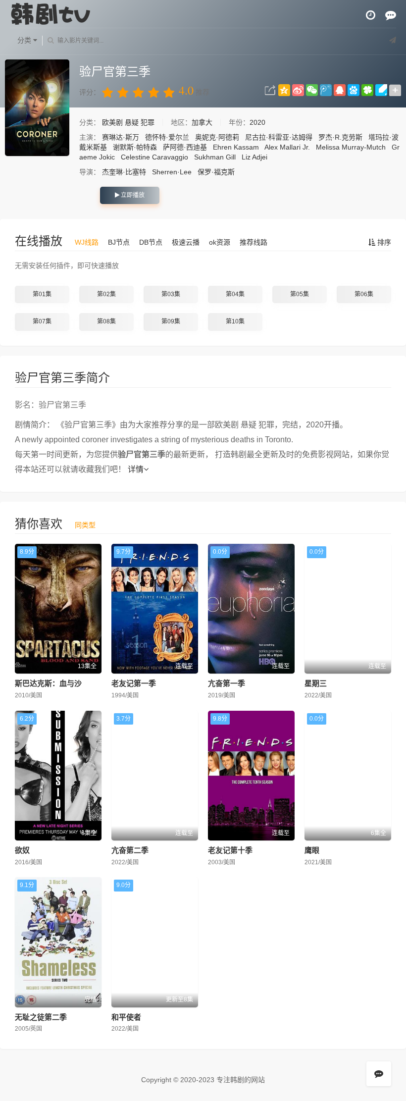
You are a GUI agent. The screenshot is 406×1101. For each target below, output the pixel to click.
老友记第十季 (230, 850)
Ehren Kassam (236, 147)
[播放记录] (370, 15)
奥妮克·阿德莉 (217, 137)
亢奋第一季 (226, 683)
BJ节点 (119, 242)
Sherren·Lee (172, 172)
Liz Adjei (254, 157)
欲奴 (22, 850)
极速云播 (186, 242)
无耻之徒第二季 (41, 1017)
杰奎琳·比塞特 (124, 172)
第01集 (42, 294)
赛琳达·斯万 (120, 137)
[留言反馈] (390, 15)
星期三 (315, 683)
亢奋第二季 (130, 850)
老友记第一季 (133, 683)
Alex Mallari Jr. (287, 147)
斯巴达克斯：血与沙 (48, 683)
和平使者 (126, 1017)
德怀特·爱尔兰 (167, 137)
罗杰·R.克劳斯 (340, 137)
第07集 (42, 321)
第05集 (299, 294)
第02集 (106, 294)
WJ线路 (87, 242)
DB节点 (150, 242)
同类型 (85, 525)
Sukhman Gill (215, 157)
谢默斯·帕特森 (135, 147)
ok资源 (219, 242)
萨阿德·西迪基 (185, 147)
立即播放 (132, 195)
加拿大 (202, 122)
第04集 (235, 294)
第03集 (170, 294)
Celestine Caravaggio (154, 157)
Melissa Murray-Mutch (351, 147)
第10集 (235, 321)
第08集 (106, 321)
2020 (257, 122)
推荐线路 (253, 242)
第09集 (170, 321)
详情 (136, 469)
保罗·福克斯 (216, 172)
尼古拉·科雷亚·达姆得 (278, 137)
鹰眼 (311, 850)
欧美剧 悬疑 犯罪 (129, 122)
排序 (383, 242)
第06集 (364, 294)
